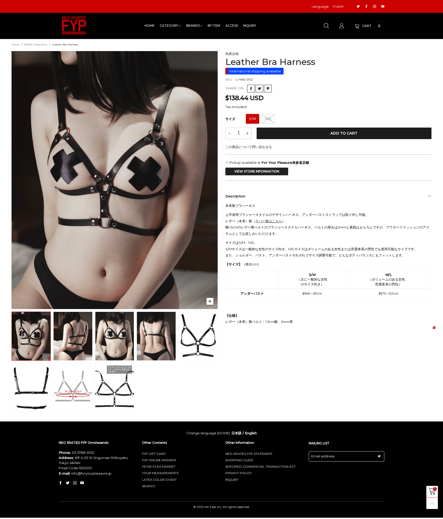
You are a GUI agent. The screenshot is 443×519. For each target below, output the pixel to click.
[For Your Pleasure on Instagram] (75, 483)
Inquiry (249, 25)
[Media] (210, 301)
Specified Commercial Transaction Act (260, 466)
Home (150, 25)
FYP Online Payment (159, 460)
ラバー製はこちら (268, 221)
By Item (214, 25)
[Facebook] (366, 6)
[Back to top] (432, 503)
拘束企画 (232, 54)
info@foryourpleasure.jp (91, 473)
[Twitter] (358, 6)
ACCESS (231, 25)
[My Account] (341, 26)
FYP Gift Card (154, 454)
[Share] (251, 88)
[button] (15, 180)
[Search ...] (326, 26)
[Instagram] (374, 6)
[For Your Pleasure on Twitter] (68, 483)
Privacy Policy (238, 473)
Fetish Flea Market (158, 466)
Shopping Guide (239, 460)
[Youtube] (383, 6)
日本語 (236, 433)
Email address (322, 456)
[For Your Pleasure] (74, 25)
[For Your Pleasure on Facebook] (60, 483)
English (251, 433)
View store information (256, 171)
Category (169, 25)
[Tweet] (259, 88)
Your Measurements (160, 473)
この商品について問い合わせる (248, 147)
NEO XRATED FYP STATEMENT (249, 454)
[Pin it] (268, 88)
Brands (193, 25)
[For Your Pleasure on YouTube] (82, 483)
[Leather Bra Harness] (115, 180)
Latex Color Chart (159, 480)
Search (148, 486)
